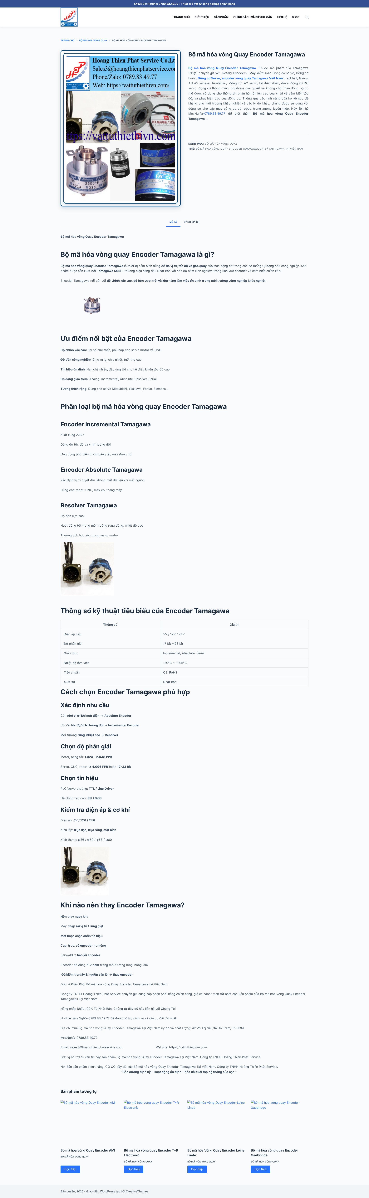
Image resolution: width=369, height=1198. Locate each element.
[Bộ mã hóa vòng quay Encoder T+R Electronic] (153, 1121)
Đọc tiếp (70, 1169)
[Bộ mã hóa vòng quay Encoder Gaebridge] (279, 1121)
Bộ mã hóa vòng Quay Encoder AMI (88, 1150)
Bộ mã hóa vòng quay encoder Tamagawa (227, 148)
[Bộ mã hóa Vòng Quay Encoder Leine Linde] (216, 1121)
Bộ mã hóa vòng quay (221, 143)
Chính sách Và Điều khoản (252, 17)
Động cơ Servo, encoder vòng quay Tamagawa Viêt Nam (241, 78)
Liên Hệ (282, 17)
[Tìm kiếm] (307, 17)
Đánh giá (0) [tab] (191, 221)
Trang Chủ (182, 17)
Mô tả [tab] (173, 221)
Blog (295, 17)
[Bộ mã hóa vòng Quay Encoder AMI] (89, 1121)
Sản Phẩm (221, 17)
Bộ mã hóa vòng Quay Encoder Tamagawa (222, 68)
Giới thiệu (201, 17)
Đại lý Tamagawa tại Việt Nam (281, 148)
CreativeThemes (137, 1191)
